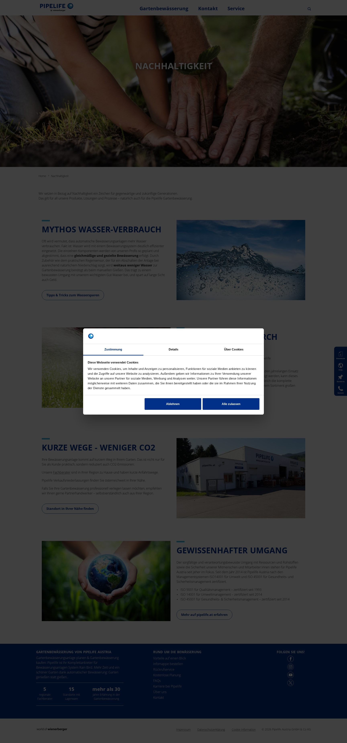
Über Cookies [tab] (233, 349)
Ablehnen (173, 404)
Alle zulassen (231, 404)
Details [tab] (174, 349)
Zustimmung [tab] (113, 349)
